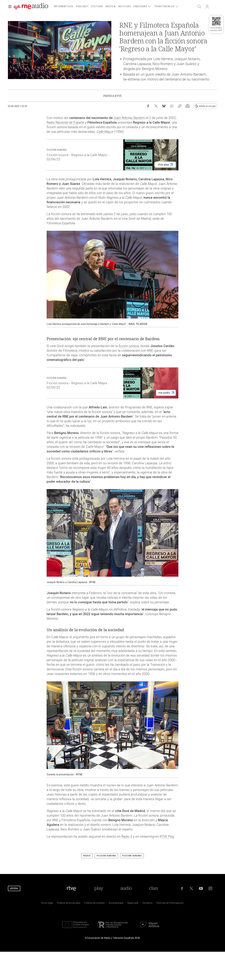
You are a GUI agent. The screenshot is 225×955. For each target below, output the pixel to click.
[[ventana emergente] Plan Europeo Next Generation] (75, 928)
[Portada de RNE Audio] (31, 7)
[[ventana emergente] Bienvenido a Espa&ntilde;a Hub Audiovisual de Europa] (149, 928)
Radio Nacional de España (65, 122)
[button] (10, 7)
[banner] (29, 7)
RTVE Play (167, 836)
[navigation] (116, 6)
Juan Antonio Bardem (129, 118)
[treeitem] (63, 7)
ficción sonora (129, 346)
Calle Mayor (104, 132)
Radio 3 (126, 836)
